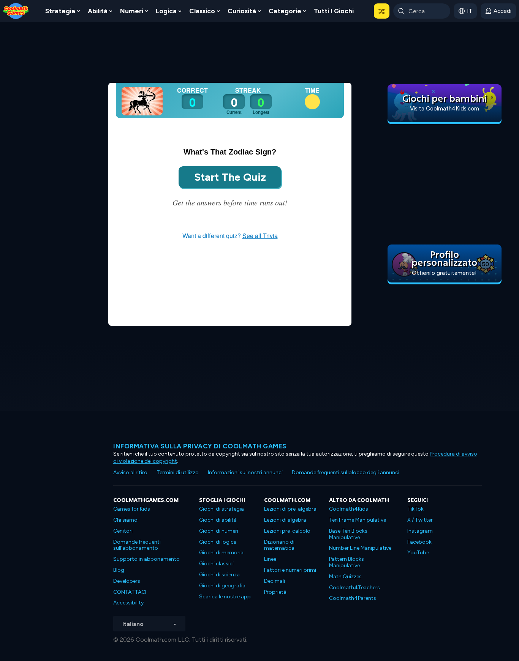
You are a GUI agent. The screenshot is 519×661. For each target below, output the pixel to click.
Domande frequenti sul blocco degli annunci (345, 472)
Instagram (420, 531)
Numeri (131, 11)
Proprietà (275, 592)
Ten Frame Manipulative (357, 520)
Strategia (60, 11)
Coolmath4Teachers (354, 587)
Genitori (123, 531)
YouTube (418, 552)
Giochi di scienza (219, 574)
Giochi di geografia (222, 585)
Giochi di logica (218, 542)
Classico (202, 11)
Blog (118, 570)
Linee (270, 559)
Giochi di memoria (221, 552)
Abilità (98, 11)
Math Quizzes (345, 576)
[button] (381, 11)
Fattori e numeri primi (290, 570)
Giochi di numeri (218, 531)
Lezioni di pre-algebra (290, 509)
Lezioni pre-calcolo (287, 531)
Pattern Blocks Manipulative (346, 562)
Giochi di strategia (221, 509)
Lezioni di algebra (285, 520)
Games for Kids (131, 509)
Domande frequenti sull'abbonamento (137, 545)
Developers (126, 581)
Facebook (419, 542)
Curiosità (242, 11)
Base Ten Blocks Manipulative (348, 534)
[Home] (16, 10)
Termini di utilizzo (178, 472)
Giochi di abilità (218, 520)
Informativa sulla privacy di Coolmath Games (199, 446)
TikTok (415, 509)
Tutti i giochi (334, 11)
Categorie (285, 11)
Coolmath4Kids (348, 509)
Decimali (274, 581)
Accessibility (128, 602)
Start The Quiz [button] (230, 176)
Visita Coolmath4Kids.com (444, 108)
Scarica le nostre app (225, 596)
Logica (166, 11)
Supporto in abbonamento (146, 559)
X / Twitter (420, 520)
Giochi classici (216, 563)
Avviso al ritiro (130, 472)
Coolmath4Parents (352, 598)
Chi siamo (125, 520)
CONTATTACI (129, 592)
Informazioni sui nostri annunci (245, 472)
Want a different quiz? (230, 235)
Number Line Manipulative (360, 548)
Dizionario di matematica (279, 545)
